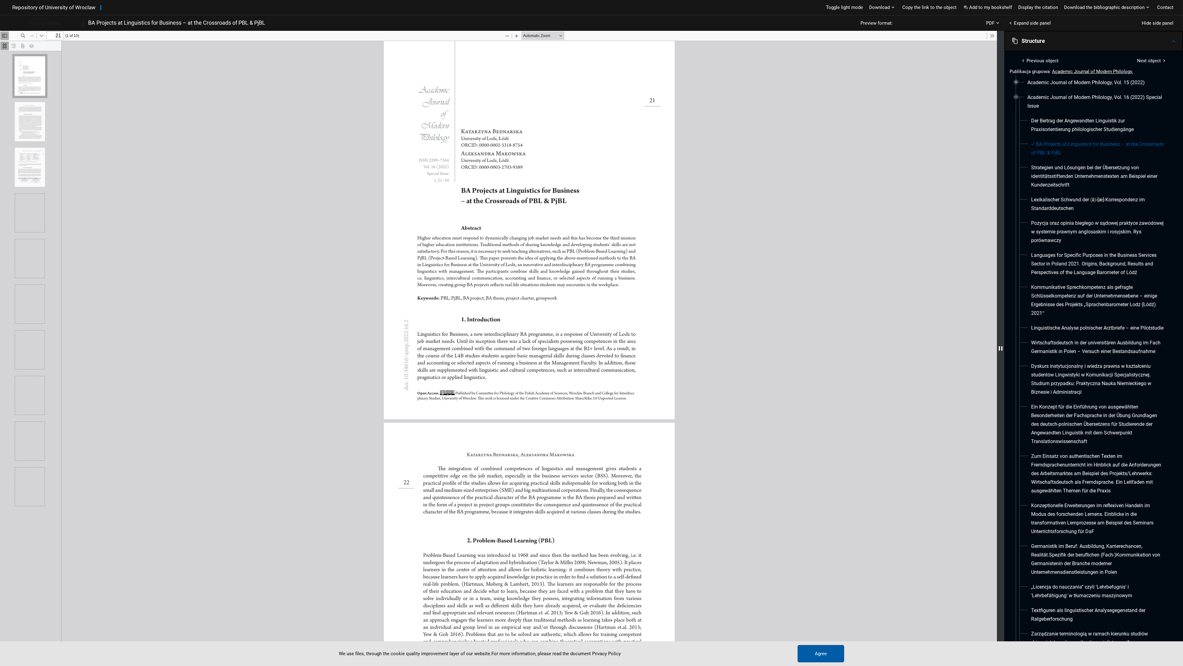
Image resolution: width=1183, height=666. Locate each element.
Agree (821, 653)
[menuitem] (1086, 82)
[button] (1094, 41)
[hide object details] (1000, 348)
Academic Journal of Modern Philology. (1092, 71)
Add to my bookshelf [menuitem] (990, 7)
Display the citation (1038, 7)
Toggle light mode (844, 7)
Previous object (1042, 61)
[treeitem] (1094, 82)
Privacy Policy (606, 653)
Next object (1149, 61)
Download (879, 7)
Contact (1165, 7)
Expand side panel (1032, 23)
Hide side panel (1157, 23)
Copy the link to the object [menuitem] (929, 7)
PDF (990, 23)
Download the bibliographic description (1104, 7)
